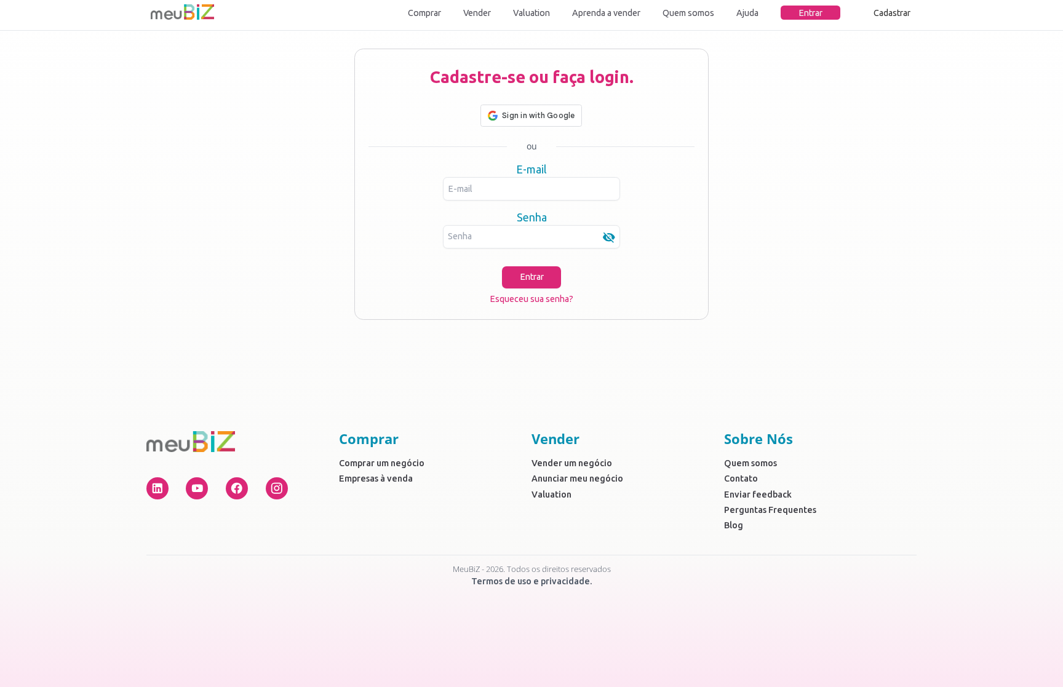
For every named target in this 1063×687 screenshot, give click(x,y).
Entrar (810, 13)
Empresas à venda (376, 478)
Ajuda (747, 13)
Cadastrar (892, 13)
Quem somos (688, 13)
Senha (532, 217)
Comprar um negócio (381, 463)
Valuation (531, 13)
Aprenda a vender (606, 13)
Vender (477, 13)
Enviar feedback (758, 494)
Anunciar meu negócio (577, 478)
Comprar (424, 13)
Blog (733, 525)
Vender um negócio (572, 463)
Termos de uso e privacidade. (531, 581)
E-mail (531, 169)
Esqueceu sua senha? (531, 299)
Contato (741, 478)
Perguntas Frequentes (770, 510)
